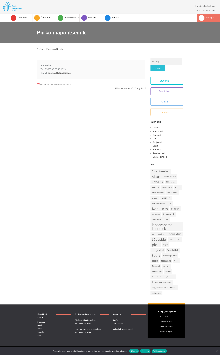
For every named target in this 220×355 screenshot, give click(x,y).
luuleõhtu (161, 234)
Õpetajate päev (157, 277)
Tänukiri (157, 149)
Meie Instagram (166, 331)
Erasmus (178, 187)
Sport (155, 145)
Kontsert (157, 135)
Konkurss (160, 208)
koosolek (169, 214)
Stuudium (165, 80)
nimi (179, 239)
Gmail (39, 325)
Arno (39, 335)
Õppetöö (45, 17)
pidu (156, 244)
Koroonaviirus (156, 219)
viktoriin (168, 271)
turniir (176, 261)
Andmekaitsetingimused (123, 329)
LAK (154, 138)
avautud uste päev (170, 177)
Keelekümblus (158, 203)
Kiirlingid (210, 17)
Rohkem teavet (159, 351)
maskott (172, 239)
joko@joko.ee (166, 321)
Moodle (40, 332)
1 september (161, 171)
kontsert (175, 208)
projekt (165, 245)
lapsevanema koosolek (162, 227)
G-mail (164, 101)
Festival (156, 127)
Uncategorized (160, 156)
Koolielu (92, 17)
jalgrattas (155, 198)
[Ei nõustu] (217, 351)
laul (153, 234)
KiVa (170, 203)
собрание (156, 293)
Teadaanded (158, 153)
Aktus (156, 176)
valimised (166, 266)
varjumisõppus (157, 271)
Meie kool (22, 17)
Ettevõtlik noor (172, 193)
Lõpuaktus (174, 234)
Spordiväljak (172, 250)
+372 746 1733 (166, 316)
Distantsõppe (170, 182)
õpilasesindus (170, 277)
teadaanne (166, 260)
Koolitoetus (156, 214)
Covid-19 (157, 182)
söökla (155, 260)
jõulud (165, 198)
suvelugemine (170, 255)
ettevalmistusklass (158, 193)
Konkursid (158, 131)
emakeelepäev (167, 187)
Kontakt (116, 17)
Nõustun (134, 351)
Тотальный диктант (161, 282)
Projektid (157, 142)
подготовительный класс (164, 287)
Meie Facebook (166, 326)
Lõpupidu (159, 239)
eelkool (155, 187)
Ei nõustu (145, 351)
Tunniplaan (165, 91)
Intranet (165, 112)
